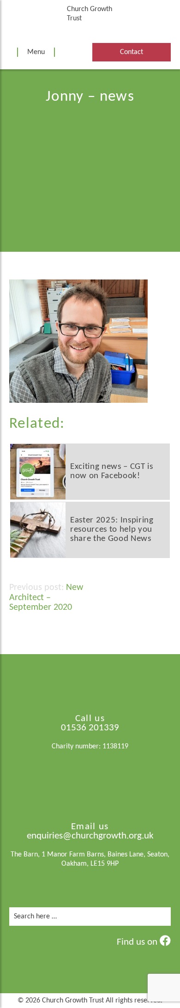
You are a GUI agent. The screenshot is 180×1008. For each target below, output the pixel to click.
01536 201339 (90, 728)
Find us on (138, 942)
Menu (36, 52)
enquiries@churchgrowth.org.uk (90, 836)
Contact (131, 52)
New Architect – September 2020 (46, 597)
